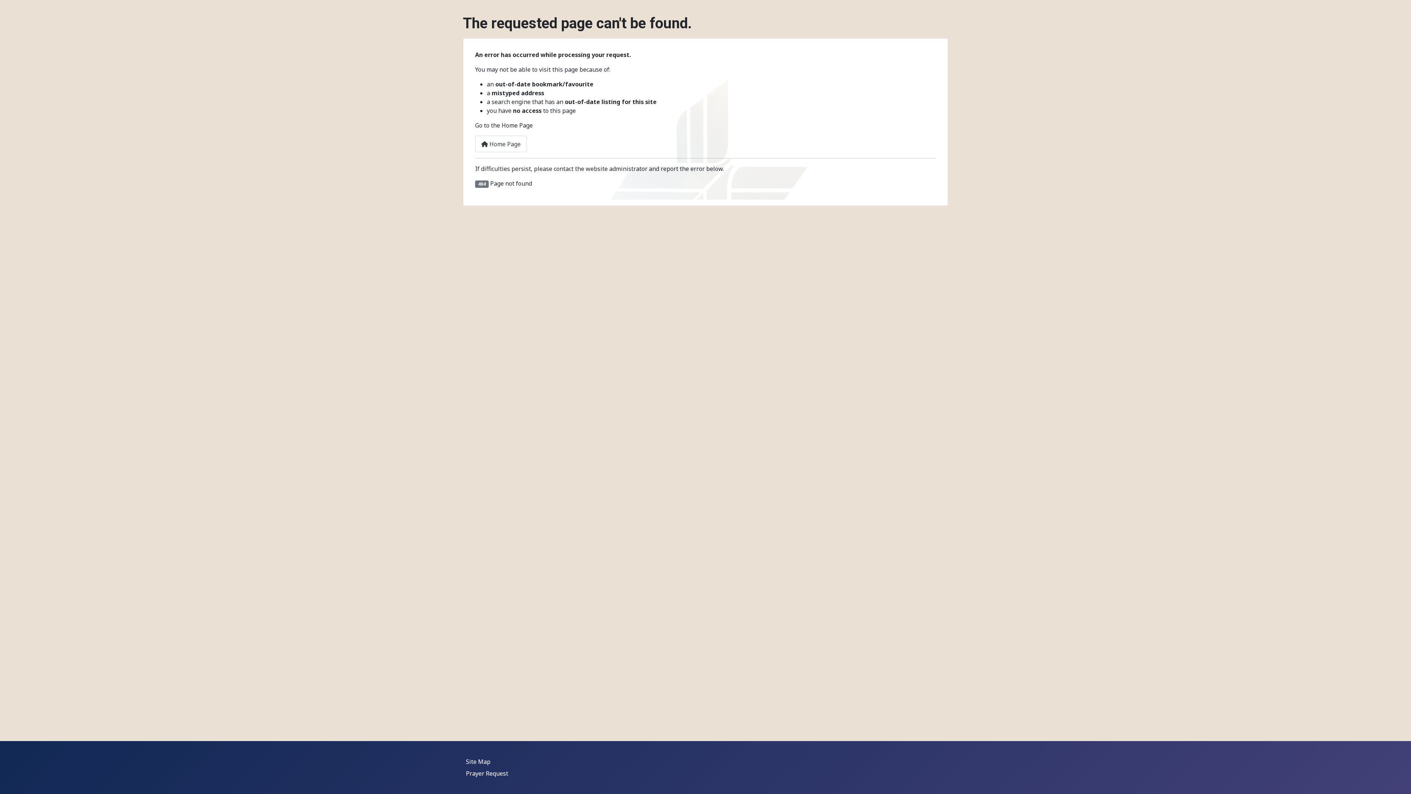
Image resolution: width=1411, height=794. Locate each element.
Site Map (478, 762)
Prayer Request (487, 773)
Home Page (504, 144)
